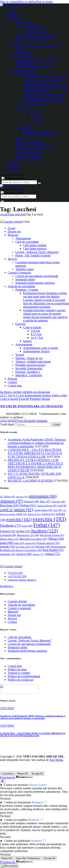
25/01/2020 (7, 420)
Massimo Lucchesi (34, 538)
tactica (24, 554)
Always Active (38, 784)
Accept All (37, 773)
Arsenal (31, 501)
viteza (52, 554)
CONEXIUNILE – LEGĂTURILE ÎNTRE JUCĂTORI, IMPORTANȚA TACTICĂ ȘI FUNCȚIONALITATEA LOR (35, 453)
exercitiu (49, 519)
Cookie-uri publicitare (17, 840)
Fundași (7, 531)
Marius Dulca (9, 539)
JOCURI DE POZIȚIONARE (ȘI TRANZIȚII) (31, 406)
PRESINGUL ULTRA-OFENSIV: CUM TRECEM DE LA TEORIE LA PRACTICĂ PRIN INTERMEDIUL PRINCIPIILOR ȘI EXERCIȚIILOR (35, 465)
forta (27, 525)
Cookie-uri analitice (16, 819)
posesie (7, 546)
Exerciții (24, 398)
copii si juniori (16, 509)
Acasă (3, 214)
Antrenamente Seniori (37, 395)
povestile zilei (25, 546)
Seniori (45, 398)
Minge (56, 539)
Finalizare (10, 525)
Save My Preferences (28, 858)
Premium (35, 398)
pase (19, 543)
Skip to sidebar (27, 1)
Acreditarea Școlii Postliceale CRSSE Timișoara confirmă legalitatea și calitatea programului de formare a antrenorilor (37, 443)
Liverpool (8, 535)
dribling (48, 514)
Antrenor (11, 501)
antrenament (43, 496)
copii (62, 505)
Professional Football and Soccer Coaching (33, 548)
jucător (23, 531)
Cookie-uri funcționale (17, 802)
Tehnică (38, 554)
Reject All (22, 773)
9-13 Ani (18, 395)
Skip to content (9, 1)
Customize (7, 773)
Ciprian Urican (47, 505)
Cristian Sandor (43, 510)
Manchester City (28, 535)
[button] (29, 420)
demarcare (34, 514)
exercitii (19, 519)
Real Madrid (53, 550)
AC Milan (7, 496)
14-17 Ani (6, 395)
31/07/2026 (7, 708)
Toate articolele (16, 214)
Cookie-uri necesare (16, 784)
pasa (6, 543)
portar (30, 543)
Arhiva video (59, 395)
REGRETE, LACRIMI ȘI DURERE (30, 480)
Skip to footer (44, 1)
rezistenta (8, 554)
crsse (57, 510)
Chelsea (27, 505)
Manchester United (52, 535)
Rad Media (56, 760)
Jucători (44, 530)
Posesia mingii (48, 543)
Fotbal (46, 525)
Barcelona (9, 505)
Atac (45, 501)
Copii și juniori (9, 398)
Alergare (22, 497)
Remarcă (37, 802)
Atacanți (58, 501)
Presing (43, 546)
